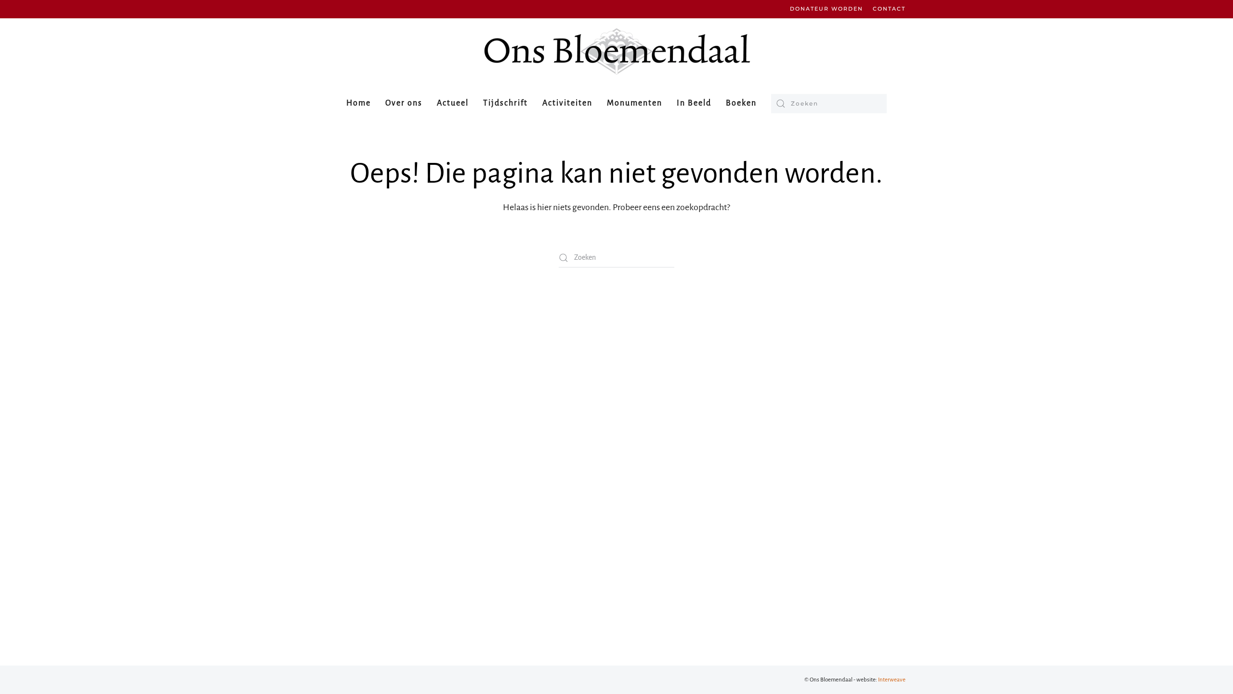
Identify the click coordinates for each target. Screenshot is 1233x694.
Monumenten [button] (634, 103)
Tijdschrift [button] (505, 103)
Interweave (891, 680)
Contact (889, 8)
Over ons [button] (403, 103)
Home (358, 103)
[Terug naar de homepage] (616, 51)
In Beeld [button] (694, 103)
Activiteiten (567, 103)
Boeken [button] (741, 103)
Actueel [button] (453, 103)
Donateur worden (826, 8)
